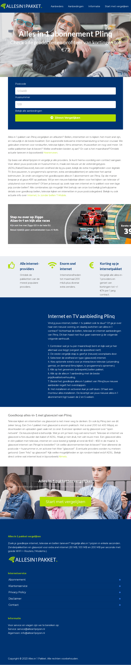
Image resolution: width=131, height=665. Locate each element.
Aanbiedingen (76, 6)
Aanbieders (57, 6)
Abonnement (17, 579)
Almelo (63, 456)
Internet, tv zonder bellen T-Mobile (46, 195)
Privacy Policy (17, 592)
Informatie (94, 6)
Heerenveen (50, 152)
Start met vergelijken (117, 6)
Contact (13, 604)
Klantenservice (17, 586)
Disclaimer (15, 598)
